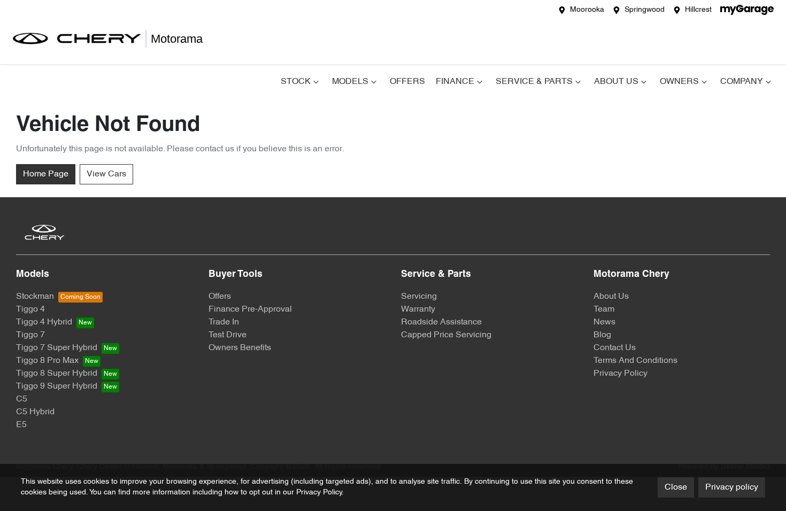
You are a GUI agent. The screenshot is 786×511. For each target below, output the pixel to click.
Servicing (419, 296)
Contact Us (615, 348)
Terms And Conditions (635, 361)
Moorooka (587, 9)
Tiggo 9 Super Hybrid (56, 386)
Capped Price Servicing (446, 335)
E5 (21, 425)
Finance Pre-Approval (250, 309)
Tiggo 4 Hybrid (44, 322)
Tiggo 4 (30, 309)
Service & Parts (534, 82)
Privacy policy (731, 487)
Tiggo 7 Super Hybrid (56, 348)
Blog (602, 335)
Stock (296, 82)
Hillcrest (698, 9)
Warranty (418, 309)
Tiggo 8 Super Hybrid (56, 373)
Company (741, 82)
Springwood (645, 9)
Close (676, 487)
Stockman (35, 296)
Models (350, 82)
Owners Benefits (240, 348)
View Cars (106, 174)
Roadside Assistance (441, 322)
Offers (407, 82)
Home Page (45, 174)
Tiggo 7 (30, 335)
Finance (455, 82)
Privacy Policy (621, 373)
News (604, 322)
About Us (616, 82)
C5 (21, 399)
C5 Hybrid (35, 412)
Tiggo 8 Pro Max (47, 361)
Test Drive (227, 335)
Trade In (224, 322)
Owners (679, 82)
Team (604, 309)
